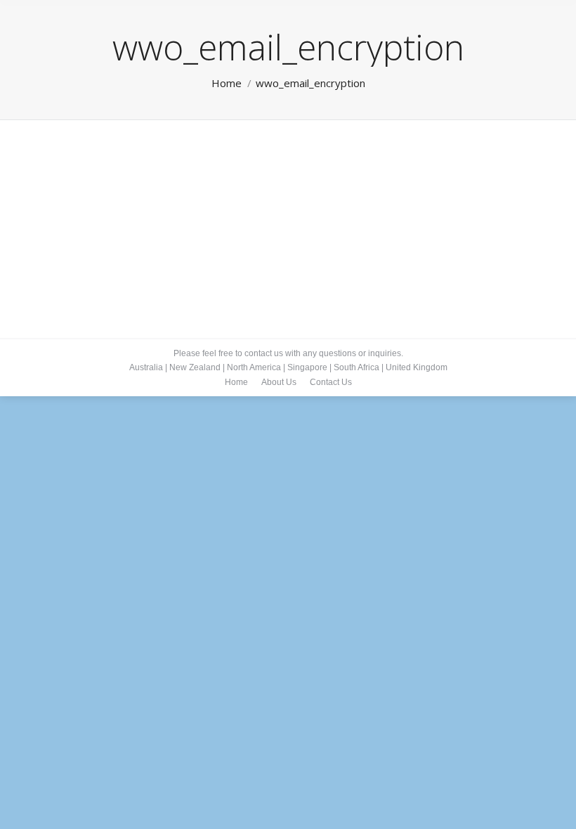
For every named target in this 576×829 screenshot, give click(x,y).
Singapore (307, 367)
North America (254, 367)
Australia (146, 367)
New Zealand (195, 367)
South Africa (356, 367)
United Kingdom (416, 367)
